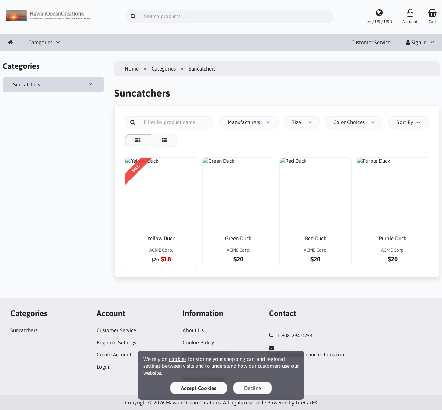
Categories (40, 42)
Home (132, 69)
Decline (252, 388)
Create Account (114, 354)
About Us (193, 330)
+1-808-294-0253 (294, 335)
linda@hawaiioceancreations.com (307, 354)
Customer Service (371, 42)
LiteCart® (306, 403)
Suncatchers (26, 84)
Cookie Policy (198, 342)
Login (103, 367)
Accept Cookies (198, 388)
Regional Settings (116, 342)
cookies (177, 359)
